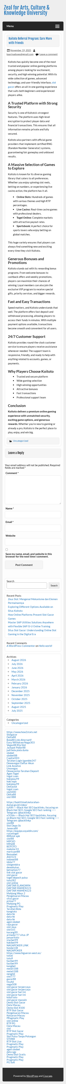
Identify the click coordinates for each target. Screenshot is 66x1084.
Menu (10, 26)
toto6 (10, 955)
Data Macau (13, 1005)
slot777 (11, 976)
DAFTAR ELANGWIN (18, 885)
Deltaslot (12, 786)
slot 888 (11, 797)
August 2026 (19, 659)
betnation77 (13, 869)
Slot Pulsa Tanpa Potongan (21, 1036)
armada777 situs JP (18, 934)
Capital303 (13, 758)
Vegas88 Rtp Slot (16, 745)
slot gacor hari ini (16, 992)
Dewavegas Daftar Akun (20, 763)
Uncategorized (20, 440)
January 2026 (19, 687)
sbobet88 (12, 755)
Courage (47, 1075)
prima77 (11, 901)
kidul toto (12, 997)
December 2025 (21, 691)
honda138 (12, 947)
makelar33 (13, 849)
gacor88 (11, 979)
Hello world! (45, 645)
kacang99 (12, 932)
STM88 (11, 1038)
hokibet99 (12, 942)
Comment (12, 473)
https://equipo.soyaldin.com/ (22, 830)
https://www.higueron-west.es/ (24, 953)
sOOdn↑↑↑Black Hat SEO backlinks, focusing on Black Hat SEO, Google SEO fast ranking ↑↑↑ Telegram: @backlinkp (33, 818)
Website (10, 535)
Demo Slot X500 (16, 1007)
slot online (12, 882)
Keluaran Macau (16, 1015)
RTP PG (11, 1023)
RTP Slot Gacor (15, 1010)
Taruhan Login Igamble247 (21, 760)
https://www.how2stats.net (22, 732)
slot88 (10, 823)
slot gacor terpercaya (18, 986)
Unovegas (12, 768)
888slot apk (13, 836)
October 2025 (19, 698)
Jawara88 (12, 828)
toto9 (10, 958)
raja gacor (12, 924)
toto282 (11, 880)
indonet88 (12, 859)
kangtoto (12, 911)
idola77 (11, 862)
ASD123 (11, 856)
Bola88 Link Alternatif (19, 739)
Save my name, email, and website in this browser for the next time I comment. (29, 555)
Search (10, 581)
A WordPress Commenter (21, 645)
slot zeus (11, 927)
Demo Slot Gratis (16, 1054)
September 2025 (21, 702)
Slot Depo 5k (14, 825)
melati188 (12, 968)
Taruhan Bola (14, 908)
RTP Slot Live (14, 1041)
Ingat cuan (12, 776)
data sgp (11, 1051)
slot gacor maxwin (17, 999)
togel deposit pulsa (17, 877)
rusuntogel (13, 833)
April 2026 (18, 675)
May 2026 (17, 671)
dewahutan (13, 867)
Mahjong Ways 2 (16, 893)
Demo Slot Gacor (16, 1002)
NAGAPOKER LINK (17, 945)
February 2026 (20, 683)
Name (10, 508)
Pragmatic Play (15, 906)
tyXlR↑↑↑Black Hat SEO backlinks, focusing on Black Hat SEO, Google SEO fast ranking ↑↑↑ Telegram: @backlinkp (32, 810)
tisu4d (10, 981)
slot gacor (12, 875)
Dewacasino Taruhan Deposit (23, 771)
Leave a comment (48, 54)
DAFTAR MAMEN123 (19, 888)
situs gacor (13, 898)
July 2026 (17, 663)
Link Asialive (14, 765)
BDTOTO (12, 846)
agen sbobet (13, 921)
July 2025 (17, 710)
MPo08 (11, 843)
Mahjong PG (13, 903)
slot (9, 1028)
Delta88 (11, 737)
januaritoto (13, 937)
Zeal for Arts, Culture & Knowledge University (27, 10)
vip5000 (11, 791)
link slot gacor (14, 872)
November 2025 (21, 695)
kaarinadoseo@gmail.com (20, 54)
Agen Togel (13, 773)
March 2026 (18, 679)
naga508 (12, 984)
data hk (11, 914)
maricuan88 (13, 851)
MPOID (11, 841)
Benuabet (12, 854)
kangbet (11, 966)
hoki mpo (12, 781)
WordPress (32, 1075)
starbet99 (12, 940)
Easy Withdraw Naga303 (21, 742)
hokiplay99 (13, 778)
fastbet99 (12, 960)
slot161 (11, 929)
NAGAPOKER (14, 950)
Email (10, 522)
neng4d (11, 973)
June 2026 (17, 667)
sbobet (10, 752)
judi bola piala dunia (17, 750)
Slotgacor (12, 734)
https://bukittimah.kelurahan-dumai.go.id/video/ (23, 803)
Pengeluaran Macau (18, 895)
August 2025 (19, 706)
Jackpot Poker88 (16, 747)
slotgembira (13, 864)
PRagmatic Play (15, 1018)
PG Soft (11, 1062)
